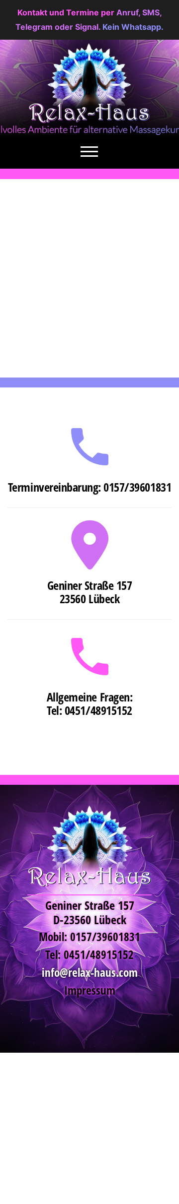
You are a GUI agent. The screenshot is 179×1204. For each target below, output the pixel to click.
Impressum (89, 990)
